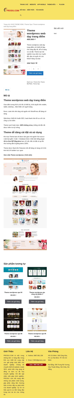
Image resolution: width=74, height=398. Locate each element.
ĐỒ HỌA (23, 10)
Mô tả (7, 90)
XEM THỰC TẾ (32, 63)
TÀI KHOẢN (39, 10)
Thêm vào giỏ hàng (35, 73)
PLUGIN (61, 4)
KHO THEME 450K (17, 24)
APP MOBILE (41, 4)
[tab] (7, 90)
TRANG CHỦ (24, 4)
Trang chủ (7, 24)
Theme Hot (36, 82)
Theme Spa (28, 24)
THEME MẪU (51, 4)
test (55, 33)
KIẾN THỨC (30, 10)
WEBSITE (33, 4)
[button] (20, 15)
